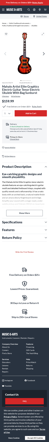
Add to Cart (30, 113)
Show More (24, 213)
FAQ (24, 401)
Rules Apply (37, 3)
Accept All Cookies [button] (35, 438)
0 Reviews (5, 96)
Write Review (15, 96)
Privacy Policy (10, 416)
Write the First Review (24, 252)
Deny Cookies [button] (13, 438)
